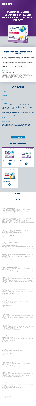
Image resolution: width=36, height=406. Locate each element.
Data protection (19, 196)
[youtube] (16, 199)
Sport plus (6, 181)
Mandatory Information (9, 196)
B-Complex (23, 161)
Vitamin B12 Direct (9, 161)
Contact (28, 196)
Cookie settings (33, 196)
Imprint (24, 196)
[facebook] (19, 199)
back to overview (18, 137)
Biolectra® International (13, 7)
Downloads (3, 196)
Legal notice (14, 196)
